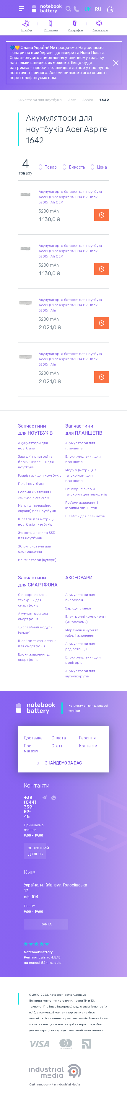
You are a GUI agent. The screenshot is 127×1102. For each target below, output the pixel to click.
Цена (102, 167)
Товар (51, 167)
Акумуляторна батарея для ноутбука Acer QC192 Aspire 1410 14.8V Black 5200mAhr (70, 305)
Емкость (77, 167)
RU (98, 9)
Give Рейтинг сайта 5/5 (47, 943)
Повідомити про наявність (101, 215)
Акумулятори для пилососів (80, 597)
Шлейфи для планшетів (85, 516)
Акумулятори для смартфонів (33, 616)
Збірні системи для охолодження (34, 549)
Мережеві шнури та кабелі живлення (81, 633)
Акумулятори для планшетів (80, 445)
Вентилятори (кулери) (37, 560)
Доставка (33, 738)
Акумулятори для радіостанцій (80, 646)
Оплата (58, 738)
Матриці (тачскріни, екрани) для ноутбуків (37, 508)
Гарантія (87, 738)
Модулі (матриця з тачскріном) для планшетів (80, 475)
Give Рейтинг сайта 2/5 (31, 943)
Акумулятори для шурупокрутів (80, 673)
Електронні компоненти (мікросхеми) (86, 619)
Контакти (88, 746)
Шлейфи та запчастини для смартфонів (37, 643)
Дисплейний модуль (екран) (35, 630)
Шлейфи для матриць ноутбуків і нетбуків (36, 521)
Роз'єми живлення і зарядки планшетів (81, 505)
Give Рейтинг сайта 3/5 (36, 943)
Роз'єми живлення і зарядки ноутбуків (34, 494)
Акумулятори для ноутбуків (33, 445)
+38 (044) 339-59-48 (30, 807)
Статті (57, 746)
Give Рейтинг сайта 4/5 (41, 943)
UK (88, 9)
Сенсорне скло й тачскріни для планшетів (86, 491)
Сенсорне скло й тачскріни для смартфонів (33, 600)
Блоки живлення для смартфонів (35, 657)
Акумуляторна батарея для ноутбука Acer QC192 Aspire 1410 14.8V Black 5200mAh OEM (70, 197)
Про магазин (32, 749)
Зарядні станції (78, 608)
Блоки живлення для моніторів (83, 660)
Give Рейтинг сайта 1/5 (25, 943)
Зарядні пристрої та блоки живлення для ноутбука (36, 461)
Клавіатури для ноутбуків (39, 475)
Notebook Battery (36, 708)
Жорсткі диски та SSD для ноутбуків (36, 535)
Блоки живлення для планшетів (83, 459)
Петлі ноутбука (31, 484)
